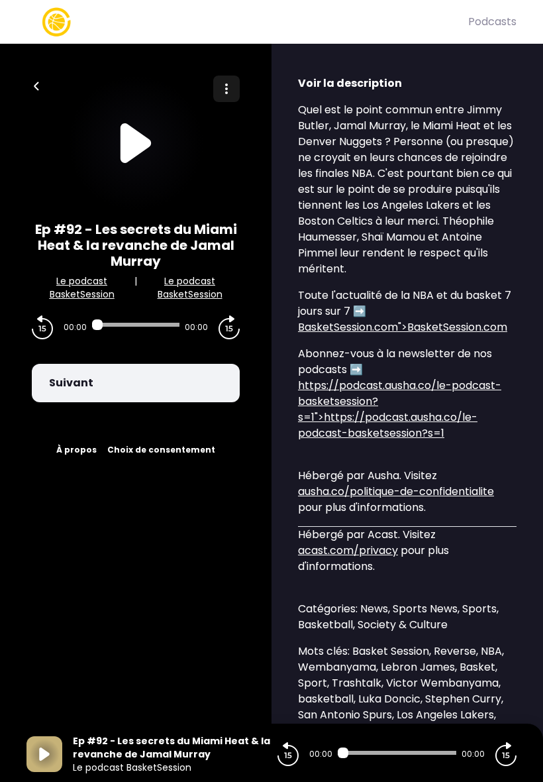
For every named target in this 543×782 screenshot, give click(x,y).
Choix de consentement (161, 449)
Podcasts (492, 21)
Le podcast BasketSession (82, 287)
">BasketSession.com (402, 327)
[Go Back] (36, 85)
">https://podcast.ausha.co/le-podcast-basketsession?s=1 (399, 409)
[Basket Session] (247, 21)
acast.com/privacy (348, 550)
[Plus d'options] (226, 89)
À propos (76, 449)
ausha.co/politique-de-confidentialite (396, 491)
